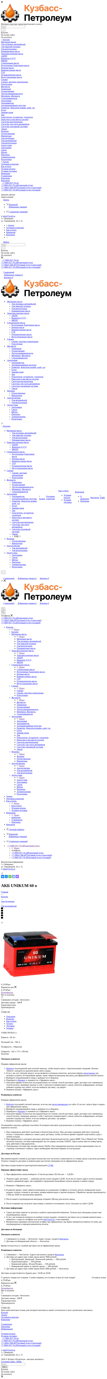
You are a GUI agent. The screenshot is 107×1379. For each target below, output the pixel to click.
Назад (16, 629)
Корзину (22, 1080)
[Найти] (3, 29)
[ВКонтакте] (2, 876)
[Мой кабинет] (2, 576)
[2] (53, 911)
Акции (4, 1315)
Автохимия (22, 721)
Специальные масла (26, 669)
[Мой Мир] (6, 876)
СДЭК (50, 1165)
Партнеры (5, 1326)
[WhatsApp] (9, 876)
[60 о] (30, 982)
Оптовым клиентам (10, 1317)
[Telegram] (13, 876)
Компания (15, 817)
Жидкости (21, 702)
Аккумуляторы (23, 768)
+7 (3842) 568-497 (21, 188)
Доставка (10, 1026)
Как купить (16, 806)
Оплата (9, 1023)
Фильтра (20, 756)
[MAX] (17, 876)
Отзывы (9, 1028)
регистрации (89, 1073)
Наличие (10, 1019)
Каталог (15, 632)
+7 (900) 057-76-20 (21, 190)
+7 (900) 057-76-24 (10, 183)
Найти (4, 1367)
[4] (53, 915)
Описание (10, 1016)
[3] (53, 913)
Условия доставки (9, 1336)
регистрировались (60, 1104)
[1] (53, 908)
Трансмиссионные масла (28, 655)
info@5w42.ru (9, 216)
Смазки (20, 691)
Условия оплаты (8, 1334)
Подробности (7, 992)
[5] (53, 918)
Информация (7, 1329)
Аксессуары (22, 780)
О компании (6, 1324)
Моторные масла (24, 639)
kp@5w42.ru (49, 1219)
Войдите (10, 1068)
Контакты (64, 1239)
